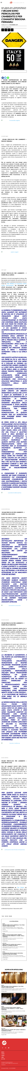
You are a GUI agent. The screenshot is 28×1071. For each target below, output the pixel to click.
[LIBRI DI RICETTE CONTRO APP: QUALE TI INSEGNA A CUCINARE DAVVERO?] (14, 1021)
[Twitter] (5, 30)
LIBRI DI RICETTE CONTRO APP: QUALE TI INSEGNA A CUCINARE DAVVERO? (11, 945)
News (11, 7)
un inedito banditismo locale (14, 392)
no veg (6, 916)
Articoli (4, 943)
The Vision (20, 887)
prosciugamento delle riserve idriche (14, 685)
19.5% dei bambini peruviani (14, 465)
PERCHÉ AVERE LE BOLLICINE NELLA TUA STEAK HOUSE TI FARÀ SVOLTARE (13, 925)
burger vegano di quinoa (14, 488)
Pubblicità (3, 1064)
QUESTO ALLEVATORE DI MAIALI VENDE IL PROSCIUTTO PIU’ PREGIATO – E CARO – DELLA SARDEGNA (13, 935)
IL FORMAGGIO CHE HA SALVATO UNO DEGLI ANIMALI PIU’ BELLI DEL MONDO (12, 954)
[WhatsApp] (12, 30)
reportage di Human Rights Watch (14, 542)
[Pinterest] (9, 30)
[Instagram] (5, 1048)
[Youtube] (8, 1048)
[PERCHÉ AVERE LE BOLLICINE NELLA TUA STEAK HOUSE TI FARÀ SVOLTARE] (14, 977)
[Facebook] (2, 30)
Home (2, 7)
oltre (9, 692)
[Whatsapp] (8, 78)
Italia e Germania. (14, 810)
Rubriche (7, 7)
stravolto (19, 334)
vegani (10, 916)
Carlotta (8, 27)
